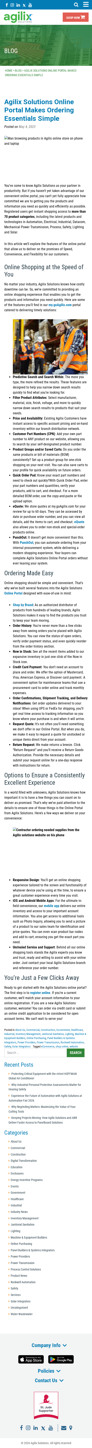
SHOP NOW (73, 18)
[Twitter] (24, 5)
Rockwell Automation (72, 1042)
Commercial (33, 1029)
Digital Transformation (24, 1161)
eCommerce (47, 1046)
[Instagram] (12, 5)
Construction (48, 1029)
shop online (62, 1046)
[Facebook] (7, 5)
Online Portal (13, 593)
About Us (20, 1029)
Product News (19, 1276)
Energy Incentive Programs (27, 1180)
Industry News (19, 1212)
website (74, 1046)
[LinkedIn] (18, 5)
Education (16, 1167)
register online (40, 993)
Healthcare (77, 1029)
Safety (7, 1046)
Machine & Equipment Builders (29, 1237)
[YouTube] (30, 5)
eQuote (79, 522)
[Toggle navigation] (86, 4)
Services (16, 1295)
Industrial (9, 1034)
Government (63, 1029)
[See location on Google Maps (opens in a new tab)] (70, 1428)
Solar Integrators (21, 1046)
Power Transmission (48, 1042)
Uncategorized (19, 1308)
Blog (18, 70)
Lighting (69, 1034)
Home (8, 70)
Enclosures (17, 1173)
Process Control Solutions (26, 1269)
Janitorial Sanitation (53, 1034)
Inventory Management (28, 1034)
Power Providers (27, 1042)
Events (15, 1186)
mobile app (51, 906)
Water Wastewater (22, 1314)
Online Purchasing (36, 1038)
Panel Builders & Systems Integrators (33, 1250)
